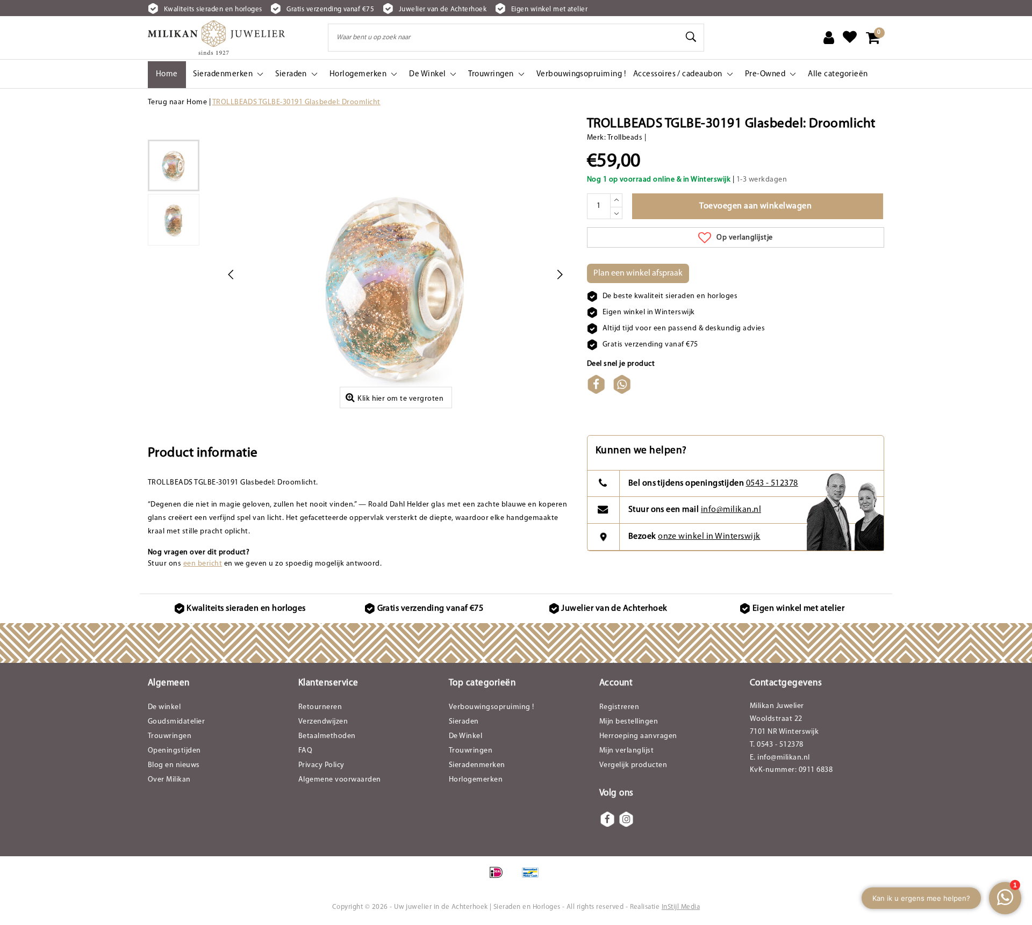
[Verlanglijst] (850, 37)
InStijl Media (681, 907)
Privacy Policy (321, 765)
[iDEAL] (500, 878)
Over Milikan (169, 780)
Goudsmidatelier (176, 722)
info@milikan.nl (731, 509)
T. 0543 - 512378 (777, 745)
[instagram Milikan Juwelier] (626, 819)
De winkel (164, 707)
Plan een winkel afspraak (638, 273)
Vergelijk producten (633, 765)
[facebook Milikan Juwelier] (607, 819)
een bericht (202, 564)
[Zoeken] (691, 37)
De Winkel (465, 736)
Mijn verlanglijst (626, 751)
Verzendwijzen (323, 722)
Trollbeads (625, 138)
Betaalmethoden (327, 736)
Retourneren (320, 707)
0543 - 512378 (772, 483)
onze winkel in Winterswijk (709, 536)
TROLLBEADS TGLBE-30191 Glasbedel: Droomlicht (296, 102)
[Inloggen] (828, 37)
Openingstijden (174, 751)
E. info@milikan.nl (780, 758)
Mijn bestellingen (628, 722)
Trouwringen (169, 736)
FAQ (305, 751)
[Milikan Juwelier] (216, 37)
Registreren (619, 707)
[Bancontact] (533, 878)
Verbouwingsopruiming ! (491, 707)
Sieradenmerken (477, 765)
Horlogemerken (476, 780)
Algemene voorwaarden (339, 780)
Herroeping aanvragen (638, 736)
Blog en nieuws (174, 765)
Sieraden (464, 722)
